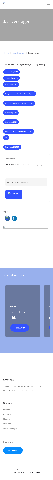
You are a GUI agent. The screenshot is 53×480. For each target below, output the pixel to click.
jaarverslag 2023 (11, 113)
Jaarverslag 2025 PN (12, 147)
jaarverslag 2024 (11, 122)
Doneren (6, 409)
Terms (38, 472)
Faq (31, 472)
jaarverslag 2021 (11, 84)
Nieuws (6, 419)
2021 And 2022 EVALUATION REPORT (19, 103)
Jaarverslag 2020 (11, 78)
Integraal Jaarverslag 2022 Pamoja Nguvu (19, 94)
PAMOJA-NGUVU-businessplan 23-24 (18, 131)
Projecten (7, 414)
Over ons (7, 424)
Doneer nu (12, 450)
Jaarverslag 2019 (11, 72)
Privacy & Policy (21, 472)
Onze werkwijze (10, 428)
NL (6, 138)
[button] (48, 4)
